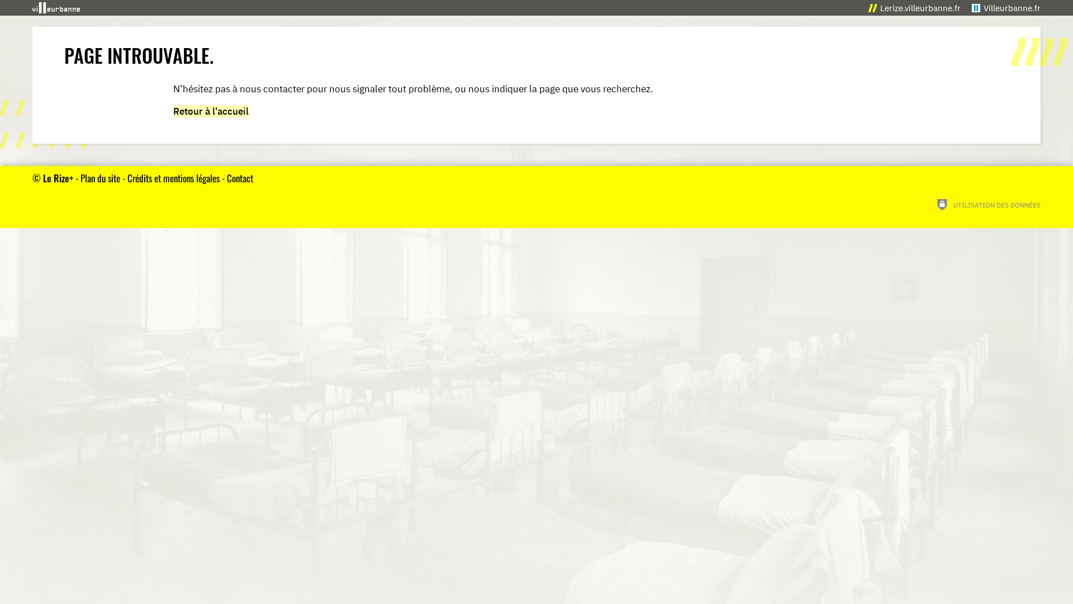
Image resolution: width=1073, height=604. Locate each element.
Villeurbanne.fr (1012, 8)
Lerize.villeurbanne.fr (920, 8)
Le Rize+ (58, 178)
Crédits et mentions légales (173, 178)
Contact (240, 178)
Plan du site (100, 178)
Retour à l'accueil (211, 111)
